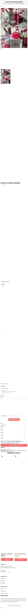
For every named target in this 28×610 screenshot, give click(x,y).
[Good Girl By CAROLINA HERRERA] (7, 503)
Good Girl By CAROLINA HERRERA (6, 554)
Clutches (2, 580)
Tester (12, 451)
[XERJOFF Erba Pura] (2, 232)
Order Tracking (4, 593)
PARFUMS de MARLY (20, 3)
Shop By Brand (10, 3)
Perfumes (24, 450)
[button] (7, 559)
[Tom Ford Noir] (2, 334)
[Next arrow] (5, 7)
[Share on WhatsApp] (16, 415)
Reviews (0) (14, 419)
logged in (9, 443)
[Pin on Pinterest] (11, 415)
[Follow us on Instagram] (3, 572)
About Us (3, 588)
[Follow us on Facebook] (1, 572)
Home (4, 3)
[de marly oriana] (14, 18)
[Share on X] (7, 415)
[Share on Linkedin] (14, 415)
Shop (2, 451)
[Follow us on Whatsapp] (6, 572)
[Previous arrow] (2, 7)
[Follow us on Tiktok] (8, 572)
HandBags (3, 583)
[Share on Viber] (18, 415)
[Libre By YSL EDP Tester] (21, 503)
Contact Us (3, 591)
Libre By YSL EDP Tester (20, 554)
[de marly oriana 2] (14, 38)
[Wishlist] (14, 68)
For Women (9, 450)
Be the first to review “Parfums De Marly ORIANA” (14, 445)
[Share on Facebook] (9, 415)
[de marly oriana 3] (14, 58)
